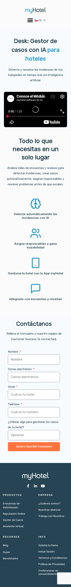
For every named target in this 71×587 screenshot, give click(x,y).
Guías (6, 552)
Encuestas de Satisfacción (11, 505)
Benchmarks (10, 558)
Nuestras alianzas (49, 509)
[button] (30, 20)
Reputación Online (14, 513)
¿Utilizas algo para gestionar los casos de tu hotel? (33, 424)
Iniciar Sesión (46, 551)
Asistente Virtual (13, 526)
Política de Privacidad (51, 564)
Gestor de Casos (13, 520)
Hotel (12, 387)
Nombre (13, 351)
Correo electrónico (20, 369)
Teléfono (14, 404)
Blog (5, 545)
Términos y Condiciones (52, 557)
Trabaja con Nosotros (51, 516)
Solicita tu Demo (48, 545)
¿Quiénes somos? (49, 503)
